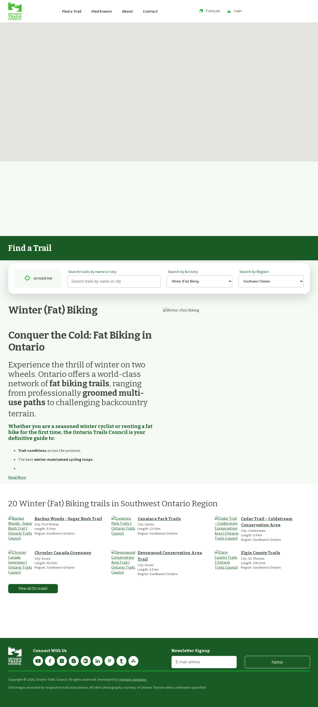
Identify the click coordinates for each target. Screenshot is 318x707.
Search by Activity (183, 271)
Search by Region (254, 271)
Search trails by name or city (92, 271)
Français (213, 10)
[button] (205, 80)
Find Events (101, 11)
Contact (150, 11)
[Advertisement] (159, 199)
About (127, 11)
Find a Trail (71, 11)
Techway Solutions (133, 679)
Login (238, 11)
